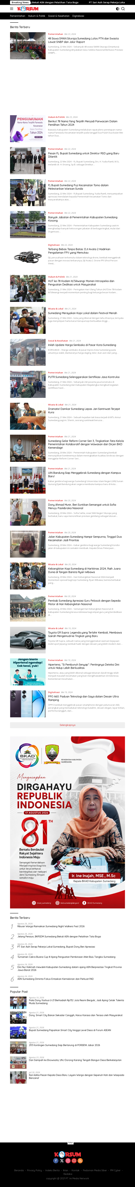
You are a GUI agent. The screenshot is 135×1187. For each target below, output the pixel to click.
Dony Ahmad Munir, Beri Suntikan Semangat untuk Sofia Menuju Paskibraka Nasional (82, 506)
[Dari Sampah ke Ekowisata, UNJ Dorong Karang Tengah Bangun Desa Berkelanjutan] (18, 1062)
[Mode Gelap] (118, 9)
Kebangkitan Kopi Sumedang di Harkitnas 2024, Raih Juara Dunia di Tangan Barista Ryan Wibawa (84, 570)
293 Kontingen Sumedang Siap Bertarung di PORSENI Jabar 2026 (64, 1045)
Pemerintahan (55, 34)
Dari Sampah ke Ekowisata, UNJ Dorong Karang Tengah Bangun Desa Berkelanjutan (75, 1060)
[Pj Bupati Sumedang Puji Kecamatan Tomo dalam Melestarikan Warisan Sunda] (28, 192)
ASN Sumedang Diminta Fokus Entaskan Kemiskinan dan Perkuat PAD (55, 978)
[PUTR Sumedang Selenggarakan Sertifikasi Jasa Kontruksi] (28, 384)
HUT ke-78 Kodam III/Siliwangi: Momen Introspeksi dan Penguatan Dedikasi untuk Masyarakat (81, 282)
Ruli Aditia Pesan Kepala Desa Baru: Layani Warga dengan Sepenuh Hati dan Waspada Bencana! (76, 1077)
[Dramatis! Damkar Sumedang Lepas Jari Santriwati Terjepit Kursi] (28, 416)
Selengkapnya (67, 725)
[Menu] (12, 9)
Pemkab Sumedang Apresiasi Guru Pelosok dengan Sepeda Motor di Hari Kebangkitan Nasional (84, 602)
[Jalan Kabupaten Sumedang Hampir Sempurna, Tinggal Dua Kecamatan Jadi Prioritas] (28, 544)
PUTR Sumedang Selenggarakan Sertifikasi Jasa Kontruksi (84, 377)
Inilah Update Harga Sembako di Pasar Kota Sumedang (82, 345)
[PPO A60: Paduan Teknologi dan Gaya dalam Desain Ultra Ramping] (28, 703)
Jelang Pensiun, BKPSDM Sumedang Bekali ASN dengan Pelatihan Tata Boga (59, 936)
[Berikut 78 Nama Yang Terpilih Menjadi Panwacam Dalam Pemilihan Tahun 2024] (28, 128)
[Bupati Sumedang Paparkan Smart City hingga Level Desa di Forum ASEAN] (18, 1032)
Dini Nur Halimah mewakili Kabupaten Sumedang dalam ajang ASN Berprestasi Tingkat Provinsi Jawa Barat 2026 (69, 969)
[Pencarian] (123, 9)
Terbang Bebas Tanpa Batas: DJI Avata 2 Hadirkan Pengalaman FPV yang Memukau (79, 250)
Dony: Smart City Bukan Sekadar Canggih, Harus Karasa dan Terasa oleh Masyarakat (75, 1015)
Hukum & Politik (56, 117)
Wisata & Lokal (55, 308)
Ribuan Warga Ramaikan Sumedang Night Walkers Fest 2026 (50, 926)
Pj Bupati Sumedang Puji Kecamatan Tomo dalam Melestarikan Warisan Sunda (78, 187)
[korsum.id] (27, 9)
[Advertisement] (67, 87)
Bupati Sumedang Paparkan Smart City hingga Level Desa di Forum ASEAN (70, 1030)
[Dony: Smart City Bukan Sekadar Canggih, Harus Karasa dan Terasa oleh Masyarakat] (18, 1017)
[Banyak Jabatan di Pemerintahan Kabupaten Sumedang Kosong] (28, 224)
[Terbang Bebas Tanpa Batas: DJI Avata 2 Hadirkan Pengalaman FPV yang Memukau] (28, 256)
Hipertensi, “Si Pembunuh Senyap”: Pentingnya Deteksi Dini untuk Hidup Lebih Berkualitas (83, 666)
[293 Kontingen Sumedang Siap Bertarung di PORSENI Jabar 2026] (18, 1047)
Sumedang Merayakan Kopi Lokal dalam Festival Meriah (82, 313)
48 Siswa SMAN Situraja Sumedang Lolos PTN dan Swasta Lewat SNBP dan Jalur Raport (83, 40)
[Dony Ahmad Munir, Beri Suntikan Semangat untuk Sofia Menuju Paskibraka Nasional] (28, 512)
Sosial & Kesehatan (58, 340)
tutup (70, 1142)
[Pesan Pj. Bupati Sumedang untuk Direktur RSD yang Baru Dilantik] (28, 160)
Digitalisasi (54, 244)
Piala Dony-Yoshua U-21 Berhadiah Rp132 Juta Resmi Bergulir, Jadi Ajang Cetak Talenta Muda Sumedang (76, 1002)
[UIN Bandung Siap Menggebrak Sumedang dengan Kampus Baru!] (28, 480)
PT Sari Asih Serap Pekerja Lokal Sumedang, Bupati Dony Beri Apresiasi (56, 946)
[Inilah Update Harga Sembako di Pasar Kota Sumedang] (28, 352)
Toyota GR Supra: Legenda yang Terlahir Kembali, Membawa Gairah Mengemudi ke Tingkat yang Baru (85, 634)
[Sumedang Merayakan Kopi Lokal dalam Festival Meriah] (28, 320)
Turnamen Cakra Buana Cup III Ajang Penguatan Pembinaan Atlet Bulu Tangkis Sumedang (66, 956)
